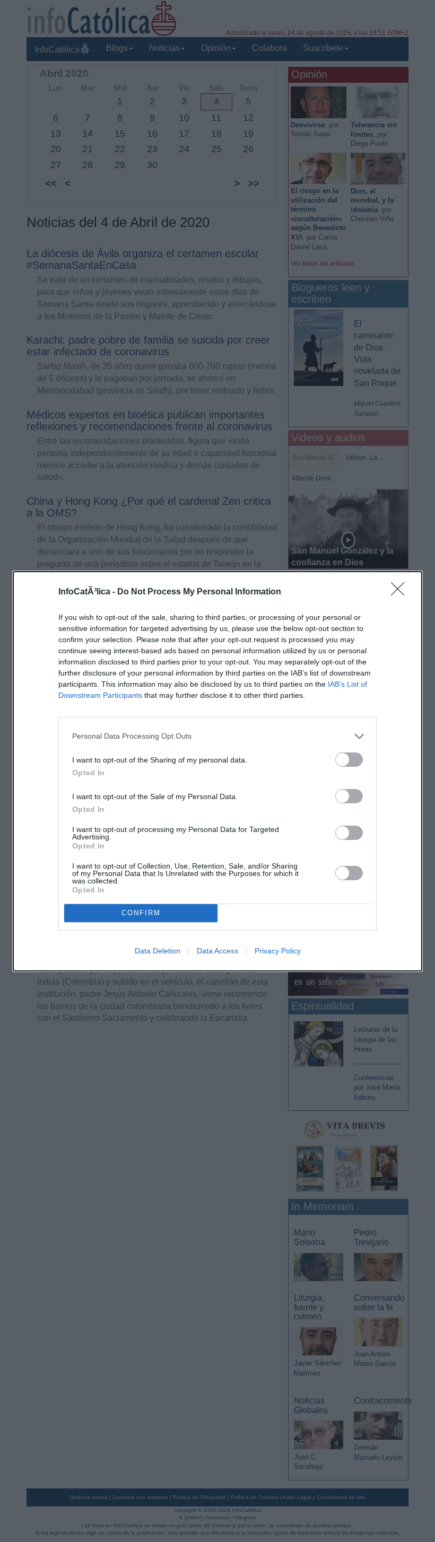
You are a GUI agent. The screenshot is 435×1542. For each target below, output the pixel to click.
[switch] (349, 759)
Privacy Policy (278, 951)
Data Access (217, 951)
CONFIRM (141, 913)
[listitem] (217, 736)
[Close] (401, 592)
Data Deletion (157, 951)
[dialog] (217, 771)
